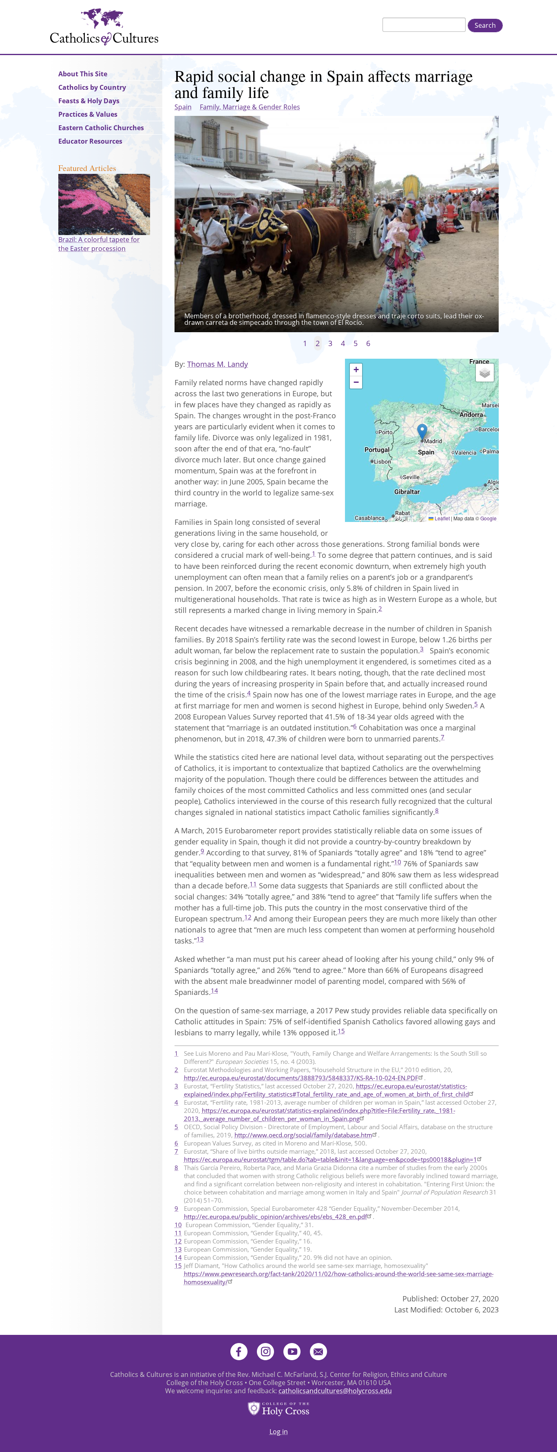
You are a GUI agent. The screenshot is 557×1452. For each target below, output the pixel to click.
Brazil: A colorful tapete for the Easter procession (99, 244)
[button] (422, 432)
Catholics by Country (92, 87)
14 (214, 990)
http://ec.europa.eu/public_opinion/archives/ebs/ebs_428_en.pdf (275, 1216)
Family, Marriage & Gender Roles (250, 106)
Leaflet (441, 518)
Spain (183, 106)
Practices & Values (87, 114)
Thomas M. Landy (217, 364)
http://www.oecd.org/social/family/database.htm (303, 1135)
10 (397, 862)
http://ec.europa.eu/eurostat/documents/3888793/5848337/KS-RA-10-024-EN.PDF (301, 1078)
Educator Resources (90, 141)
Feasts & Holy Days (88, 100)
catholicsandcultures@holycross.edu (335, 1390)
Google (488, 518)
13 (200, 939)
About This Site (82, 73)
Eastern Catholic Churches (101, 127)
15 (341, 1031)
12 (248, 917)
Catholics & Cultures (104, 27)
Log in (279, 1431)
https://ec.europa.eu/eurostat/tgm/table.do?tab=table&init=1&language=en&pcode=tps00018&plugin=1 (330, 1159)
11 (253, 884)
